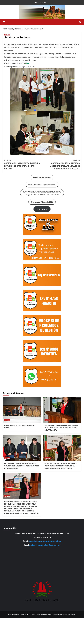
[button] (5, 22)
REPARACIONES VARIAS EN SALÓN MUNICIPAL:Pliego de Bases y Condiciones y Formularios (42, 193)
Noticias (7, 34)
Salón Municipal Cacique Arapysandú (42, 185)
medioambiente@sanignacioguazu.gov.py (44, 545)
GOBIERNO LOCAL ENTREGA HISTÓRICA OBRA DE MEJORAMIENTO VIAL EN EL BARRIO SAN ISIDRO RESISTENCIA (61, 466)
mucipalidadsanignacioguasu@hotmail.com (45, 541)
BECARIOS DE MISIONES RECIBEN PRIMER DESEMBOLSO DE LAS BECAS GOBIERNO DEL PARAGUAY (61, 427)
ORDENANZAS (42, 209)
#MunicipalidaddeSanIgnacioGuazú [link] (19, 66)
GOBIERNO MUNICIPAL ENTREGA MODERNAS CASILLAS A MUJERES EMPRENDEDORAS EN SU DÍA (65, 164)
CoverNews (59, 614)
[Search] (80, 22)
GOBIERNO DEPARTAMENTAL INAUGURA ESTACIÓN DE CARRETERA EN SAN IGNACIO (22, 164)
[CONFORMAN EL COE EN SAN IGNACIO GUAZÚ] (22, 410)
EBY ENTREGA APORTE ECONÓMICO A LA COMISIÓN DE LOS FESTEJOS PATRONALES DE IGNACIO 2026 (21, 466)
